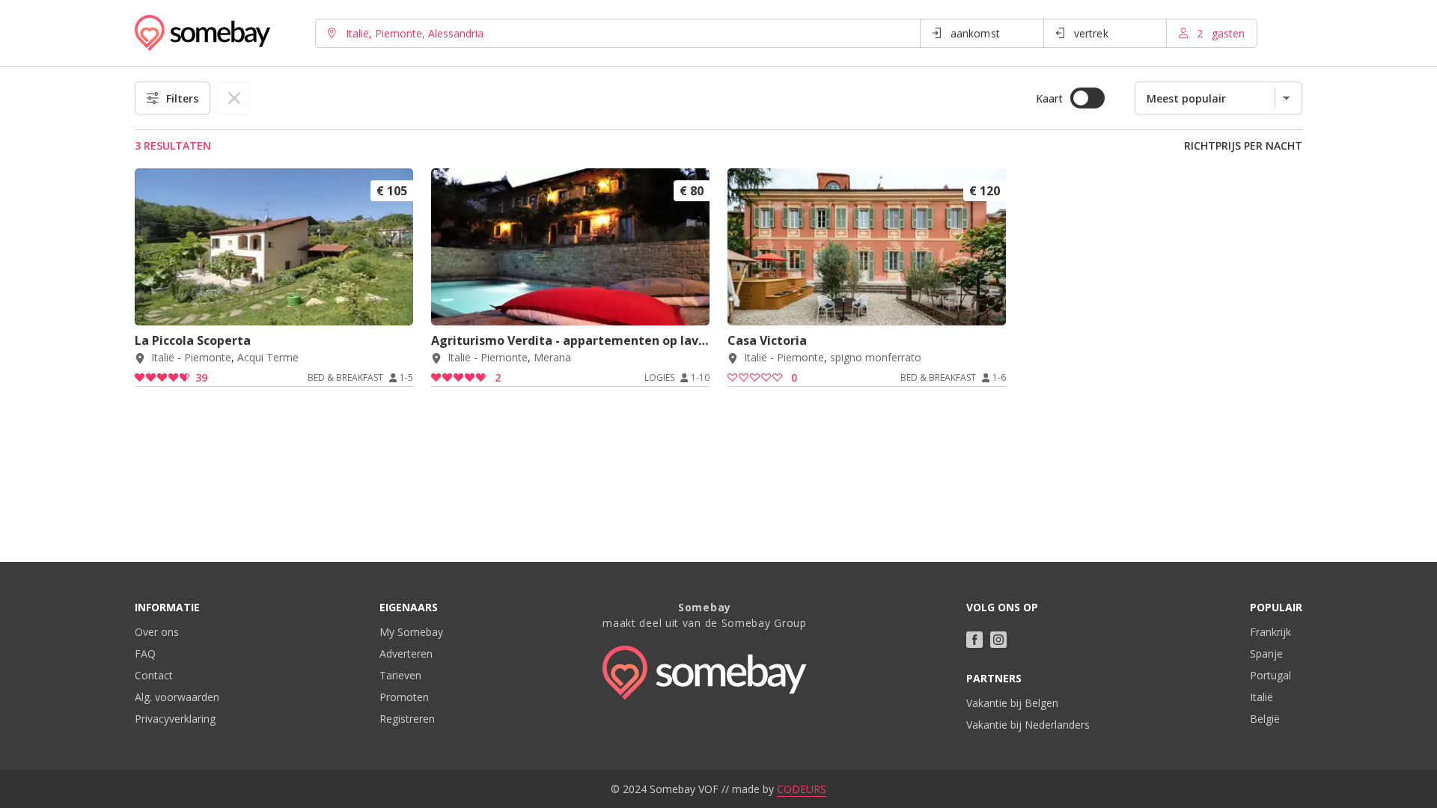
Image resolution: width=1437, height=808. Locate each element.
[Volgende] (396, 305)
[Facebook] (974, 639)
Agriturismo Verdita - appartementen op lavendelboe (570, 340)
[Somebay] (202, 33)
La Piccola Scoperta (193, 340)
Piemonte (207, 358)
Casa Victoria (767, 340)
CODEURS (801, 789)
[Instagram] (998, 639)
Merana (552, 358)
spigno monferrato (875, 358)
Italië (162, 358)
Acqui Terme (268, 358)
